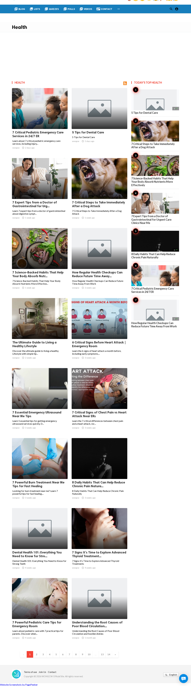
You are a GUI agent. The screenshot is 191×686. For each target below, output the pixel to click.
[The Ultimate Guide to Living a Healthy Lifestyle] (40, 331)
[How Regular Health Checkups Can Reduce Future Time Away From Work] (99, 261)
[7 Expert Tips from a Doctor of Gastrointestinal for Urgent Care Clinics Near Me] (40, 191)
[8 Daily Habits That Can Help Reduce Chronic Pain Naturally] (99, 471)
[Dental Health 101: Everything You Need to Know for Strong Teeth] (40, 541)
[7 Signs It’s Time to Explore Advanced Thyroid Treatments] (99, 541)
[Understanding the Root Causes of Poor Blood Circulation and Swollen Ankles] (99, 611)
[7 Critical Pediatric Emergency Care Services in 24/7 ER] (40, 121)
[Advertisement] (95, 55)
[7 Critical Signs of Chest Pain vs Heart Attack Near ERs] (99, 401)
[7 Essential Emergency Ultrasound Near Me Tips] (40, 401)
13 (102, 654)
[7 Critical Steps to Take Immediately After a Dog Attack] (99, 191)
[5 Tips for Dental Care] (99, 121)
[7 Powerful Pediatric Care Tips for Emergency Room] (40, 611)
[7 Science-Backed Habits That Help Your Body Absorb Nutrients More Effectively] (40, 261)
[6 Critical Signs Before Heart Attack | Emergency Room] (99, 331)
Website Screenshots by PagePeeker (19, 684)
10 (89, 654)
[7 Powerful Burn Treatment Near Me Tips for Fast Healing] (40, 471)
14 (108, 654)
